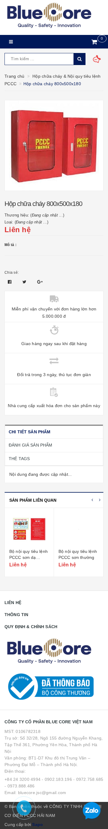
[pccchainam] (49, 15)
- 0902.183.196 (57, 779)
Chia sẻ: (11, 272)
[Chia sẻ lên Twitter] (25, 282)
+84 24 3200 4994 (22, 779)
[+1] (40, 282)
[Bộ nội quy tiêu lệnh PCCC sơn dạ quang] (29, 529)
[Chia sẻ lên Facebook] (10, 282)
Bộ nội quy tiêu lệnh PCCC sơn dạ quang (28, 557)
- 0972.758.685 (88, 779)
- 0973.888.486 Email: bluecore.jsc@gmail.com (35, 789)
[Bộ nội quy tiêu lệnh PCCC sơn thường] (78, 529)
